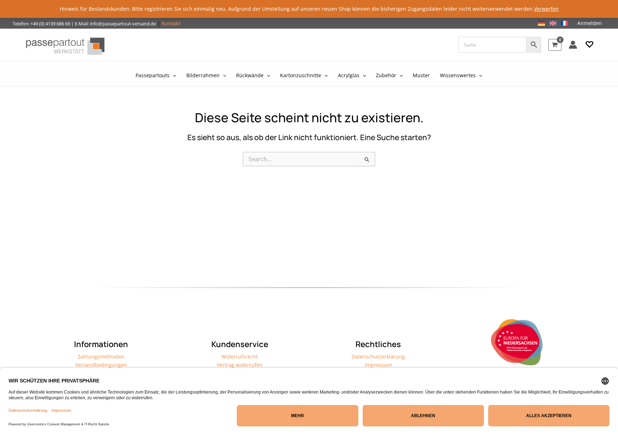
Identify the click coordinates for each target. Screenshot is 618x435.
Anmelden (589, 23)
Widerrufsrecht (239, 356)
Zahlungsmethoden (101, 356)
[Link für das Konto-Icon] (573, 44)
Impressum (378, 364)
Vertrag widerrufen (240, 364)
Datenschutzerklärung (378, 356)
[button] (589, 45)
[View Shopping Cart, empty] (554, 45)
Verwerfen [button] (546, 8)
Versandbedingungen (101, 364)
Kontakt (171, 23)
